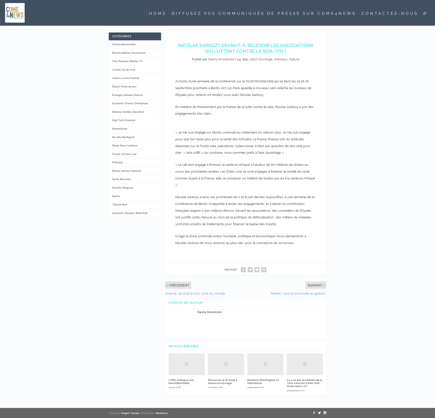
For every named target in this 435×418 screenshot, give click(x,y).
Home (158, 14)
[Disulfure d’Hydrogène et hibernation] (265, 364)
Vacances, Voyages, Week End (129, 213)
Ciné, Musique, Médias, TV (127, 61)
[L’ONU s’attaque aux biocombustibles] (187, 364)
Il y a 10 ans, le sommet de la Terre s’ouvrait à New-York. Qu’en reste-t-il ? (304, 383)
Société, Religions (122, 187)
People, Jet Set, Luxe (124, 154)
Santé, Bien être (121, 179)
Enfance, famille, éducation (128, 112)
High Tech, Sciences (123, 120)
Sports (116, 196)
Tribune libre (119, 204)
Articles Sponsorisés (124, 44)
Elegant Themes (130, 413)
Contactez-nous (389, 14)
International (119, 128)
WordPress (162, 413)
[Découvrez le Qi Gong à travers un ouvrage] (226, 364)
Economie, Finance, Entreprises (130, 103)
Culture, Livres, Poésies (125, 78)
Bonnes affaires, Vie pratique (129, 53)
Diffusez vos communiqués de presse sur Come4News (264, 14)
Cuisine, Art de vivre (123, 69)
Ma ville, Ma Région (123, 137)
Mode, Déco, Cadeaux (124, 145)
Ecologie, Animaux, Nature (279, 59)
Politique (117, 162)
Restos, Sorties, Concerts (126, 171)
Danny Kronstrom (221, 59)
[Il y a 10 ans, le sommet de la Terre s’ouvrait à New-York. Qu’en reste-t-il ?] (305, 364)
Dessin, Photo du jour (124, 86)
